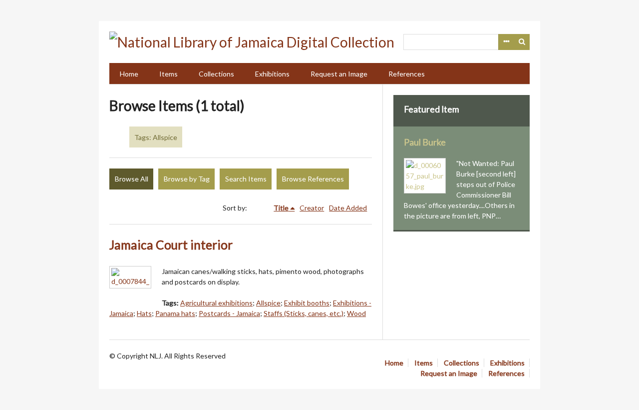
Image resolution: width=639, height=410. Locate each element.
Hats (144, 313)
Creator (312, 208)
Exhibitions (272, 74)
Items (168, 74)
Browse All (131, 178)
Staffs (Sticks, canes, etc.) (303, 313)
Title (281, 208)
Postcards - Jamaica (229, 313)
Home (129, 74)
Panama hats (175, 313)
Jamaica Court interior (171, 245)
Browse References (313, 178)
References (406, 74)
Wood (356, 313)
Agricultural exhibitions (216, 302)
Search (522, 42)
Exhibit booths (306, 302)
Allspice (268, 302)
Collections (216, 74)
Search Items (246, 178)
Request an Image (339, 74)
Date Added (348, 208)
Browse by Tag (187, 178)
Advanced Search (506, 42)
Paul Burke (425, 142)
